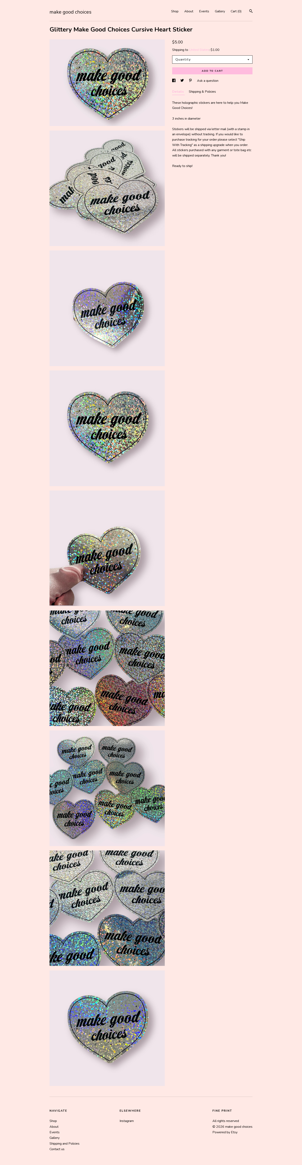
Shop (175, 11)
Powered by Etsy (224, 1132)
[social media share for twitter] (182, 80)
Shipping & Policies (202, 91)
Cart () (236, 11)
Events (204, 11)
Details (178, 91)
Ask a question (207, 80)
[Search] (250, 11)
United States (199, 50)
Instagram (127, 1121)
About (188, 11)
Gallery (220, 11)
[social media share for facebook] (174, 80)
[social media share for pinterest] (191, 80)
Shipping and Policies (65, 1143)
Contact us (57, 1149)
